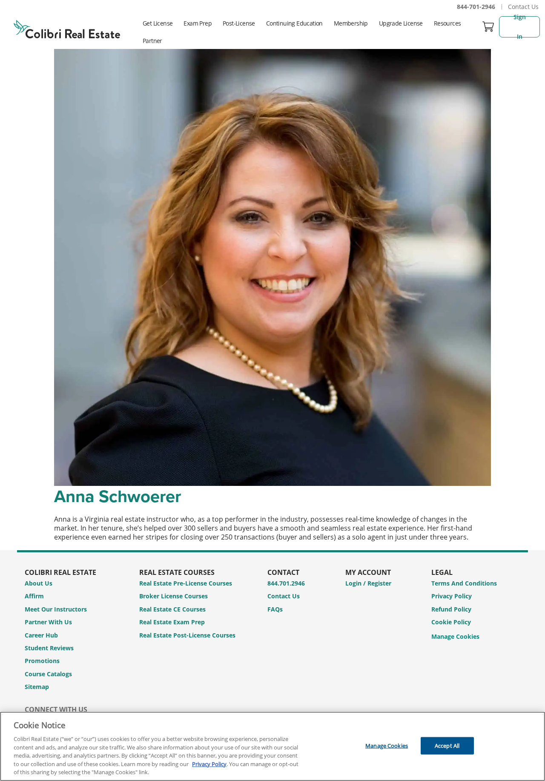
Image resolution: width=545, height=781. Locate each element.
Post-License (239, 23)
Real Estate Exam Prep (172, 622)
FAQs (275, 609)
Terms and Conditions (464, 583)
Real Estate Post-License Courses (187, 635)
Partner (152, 41)
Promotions (42, 661)
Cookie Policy (451, 622)
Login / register (368, 583)
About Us (38, 583)
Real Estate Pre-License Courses (185, 583)
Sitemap (37, 687)
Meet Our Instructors (56, 609)
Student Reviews (49, 648)
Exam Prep (198, 23)
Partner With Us (48, 622)
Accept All (447, 745)
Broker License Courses (173, 596)
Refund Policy (451, 609)
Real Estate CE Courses (172, 609)
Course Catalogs (48, 674)
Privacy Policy (451, 596)
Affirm (34, 596)
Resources (447, 23)
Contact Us (523, 7)
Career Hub (41, 635)
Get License (157, 23)
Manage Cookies (455, 637)
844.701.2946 (286, 583)
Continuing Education (294, 23)
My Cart (488, 26)
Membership (351, 23)
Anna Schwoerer (117, 496)
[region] (272, 746)
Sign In (520, 26)
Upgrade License (401, 23)
